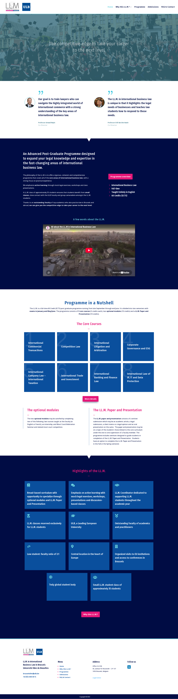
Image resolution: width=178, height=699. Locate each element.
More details (90, 399)
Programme (139, 7)
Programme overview (120, 176)
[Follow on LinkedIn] (129, 667)
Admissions (153, 7)
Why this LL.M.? (123, 7)
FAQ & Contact (168, 7)
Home (110, 7)
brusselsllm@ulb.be (31, 673)
